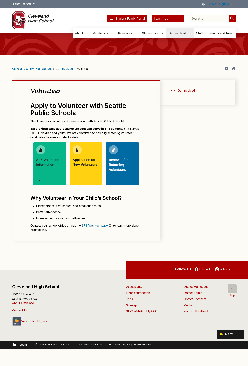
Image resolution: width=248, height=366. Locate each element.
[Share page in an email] (226, 68)
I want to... (161, 18)
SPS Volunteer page (95, 225)
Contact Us (20, 310)
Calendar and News (220, 33)
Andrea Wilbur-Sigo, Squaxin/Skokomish (128, 344)
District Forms (193, 293)
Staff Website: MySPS (141, 311)
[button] (34, 4)
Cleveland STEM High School (32, 68)
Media (188, 305)
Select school (22, 4)
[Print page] (233, 68)
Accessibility (134, 286)
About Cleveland (23, 303)
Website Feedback (196, 311)
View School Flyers (34, 321)
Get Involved (64, 68)
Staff (199, 33)
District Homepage (196, 286)
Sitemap (131, 305)
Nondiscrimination (138, 293)
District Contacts (195, 299)
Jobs (129, 299)
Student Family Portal (130, 18)
